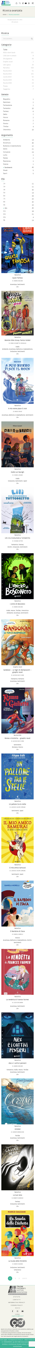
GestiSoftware (17, 1346)
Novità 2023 (7, 74)
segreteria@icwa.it (17, 1316)
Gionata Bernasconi (18, 1132)
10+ (6, 208)
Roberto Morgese (18, 1198)
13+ (4, 217)
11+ (4, 211)
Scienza (5, 164)
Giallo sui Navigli (17, 472)
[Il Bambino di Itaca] (17, 903)
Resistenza (6, 161)
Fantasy (6, 111)
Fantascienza (7, 105)
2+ (4, 184)
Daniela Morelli (18, 934)
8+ (4, 202)
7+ (4, 199)
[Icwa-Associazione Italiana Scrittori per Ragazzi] (6, 3)
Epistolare (6, 102)
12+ (4, 214)
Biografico (6, 99)
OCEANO (17, 1129)
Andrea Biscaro (18, 281)
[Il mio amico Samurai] (17, 840)
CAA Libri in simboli (9, 56)
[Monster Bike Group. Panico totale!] (17, 313)
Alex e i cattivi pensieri (17, 1063)
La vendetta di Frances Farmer (17, 1000)
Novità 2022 (7, 71)
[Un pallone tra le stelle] (17, 776)
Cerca (32, 39)
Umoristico (7, 130)
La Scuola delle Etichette (17, 1261)
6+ (4, 196)
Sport (5, 173)
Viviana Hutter (18, 541)
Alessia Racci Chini (18, 675)
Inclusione (6, 152)
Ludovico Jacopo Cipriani (18, 807)
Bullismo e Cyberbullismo (12, 146)
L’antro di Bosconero (17, 604)
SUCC (24, 1278)
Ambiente (6, 140)
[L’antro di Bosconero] (17, 576)
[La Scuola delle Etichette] (17, 1233)
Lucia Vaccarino (18, 1002)
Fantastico (6, 108)
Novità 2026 (7, 83)
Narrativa (17, 275)
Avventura (6, 143)
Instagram (29, 3)
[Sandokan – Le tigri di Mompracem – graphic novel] (17, 642)
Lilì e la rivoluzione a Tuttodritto (17, 538)
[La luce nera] (17, 1167)
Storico (5, 123)
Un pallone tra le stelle (17, 804)
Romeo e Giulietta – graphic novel (17, 738)
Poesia (5, 86)
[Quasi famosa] (17, 250)
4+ (4, 190)
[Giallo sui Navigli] (17, 444)
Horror (5, 117)
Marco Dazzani (18, 1264)
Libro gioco (7, 65)
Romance (6, 120)
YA (4, 220)
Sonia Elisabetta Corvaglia (18, 343)
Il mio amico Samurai (17, 868)
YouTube (26, 3)
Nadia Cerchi (18, 411)
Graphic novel (17, 667)
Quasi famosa (17, 278)
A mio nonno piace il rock (17, 409)
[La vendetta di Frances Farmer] (17, 972)
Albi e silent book (9, 53)
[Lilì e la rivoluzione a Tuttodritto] (17, 510)
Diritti (5, 149)
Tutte (5, 50)
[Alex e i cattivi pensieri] (17, 1035)
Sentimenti (8, 167)
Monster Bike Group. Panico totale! (18, 340)
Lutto (5, 155)
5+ (4, 193)
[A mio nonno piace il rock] (17, 381)
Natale (5, 158)
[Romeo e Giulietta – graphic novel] (17, 710)
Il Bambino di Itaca (17, 931)
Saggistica (6, 89)
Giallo (5, 114)
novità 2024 (7, 77)
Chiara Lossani (18, 475)
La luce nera (17, 1195)
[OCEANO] (17, 1101)
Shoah (5, 170)
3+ (4, 187)
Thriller (6, 126)
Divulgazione (7, 59)
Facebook (22, 3)
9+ (4, 205)
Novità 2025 (17, 735)
